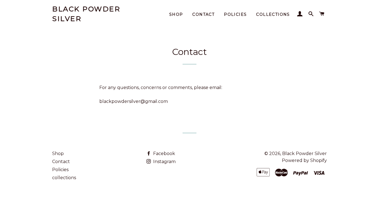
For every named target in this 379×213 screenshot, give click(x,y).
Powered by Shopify (304, 160)
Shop (176, 14)
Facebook (163, 153)
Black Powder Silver (86, 14)
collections (273, 14)
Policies (235, 14)
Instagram (164, 161)
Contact (203, 14)
